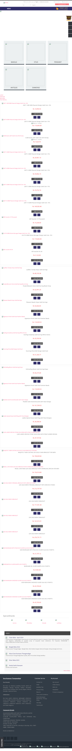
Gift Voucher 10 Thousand (37, 219)
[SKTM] (6, 2)
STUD (36, 62)
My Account (56, 682)
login (37, 2)
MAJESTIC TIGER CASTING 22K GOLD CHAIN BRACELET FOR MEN (37, 452)
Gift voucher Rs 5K (37, 251)
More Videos (67, 670)
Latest (1, 95)
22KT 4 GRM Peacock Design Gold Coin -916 (37, 170)
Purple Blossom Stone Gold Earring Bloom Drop (37, 286)
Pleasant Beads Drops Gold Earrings (37, 302)
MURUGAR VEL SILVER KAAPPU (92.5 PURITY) (37, 566)
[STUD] (36, 52)
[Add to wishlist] (35, 117)
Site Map (38, 702)
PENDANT (58, 62)
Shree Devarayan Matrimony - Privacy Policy (41, 698)
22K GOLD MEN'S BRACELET (37, 501)
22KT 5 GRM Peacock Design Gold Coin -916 (37, 186)
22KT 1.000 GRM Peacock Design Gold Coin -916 (37, 105)
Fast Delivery (3, 100)
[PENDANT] (57, 52)
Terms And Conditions (42, 694)
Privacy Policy (40, 689)
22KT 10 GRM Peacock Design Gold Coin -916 (37, 202)
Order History (56, 684)
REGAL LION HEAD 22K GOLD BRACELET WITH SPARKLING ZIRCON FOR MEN (37, 468)
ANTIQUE (14, 87)
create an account (44, 2)
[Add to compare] (38, 117)
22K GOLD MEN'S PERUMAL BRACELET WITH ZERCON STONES (37, 485)
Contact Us (39, 682)
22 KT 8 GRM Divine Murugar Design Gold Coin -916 (37, 235)
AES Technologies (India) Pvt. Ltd (19, 745)
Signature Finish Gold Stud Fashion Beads (37, 318)
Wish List (55, 687)
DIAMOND (36, 87)
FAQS (37, 684)
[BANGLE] (14, 52)
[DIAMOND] (36, 77)
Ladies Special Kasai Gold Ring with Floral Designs (37, 418)
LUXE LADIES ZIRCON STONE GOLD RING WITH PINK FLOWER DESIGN (37, 434)
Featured (2, 96)
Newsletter (55, 689)
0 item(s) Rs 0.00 (62, 4)
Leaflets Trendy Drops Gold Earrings (37, 269)
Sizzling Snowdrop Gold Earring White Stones (37, 334)
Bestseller (2, 98)
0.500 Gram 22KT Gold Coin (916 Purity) (36, 137)
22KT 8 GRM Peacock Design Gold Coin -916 (37, 121)
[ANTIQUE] (14, 77)
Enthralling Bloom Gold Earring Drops (37, 369)
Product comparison (58, 692)
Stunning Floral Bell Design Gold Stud (37, 351)
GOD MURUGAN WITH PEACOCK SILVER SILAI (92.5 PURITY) (37, 550)
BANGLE (14, 62)
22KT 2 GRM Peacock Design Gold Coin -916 (37, 154)
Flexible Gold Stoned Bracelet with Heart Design (37, 401)
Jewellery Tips (39, 687)
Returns (38, 692)
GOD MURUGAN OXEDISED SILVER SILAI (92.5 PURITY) (36, 582)
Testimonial (39, 705)
